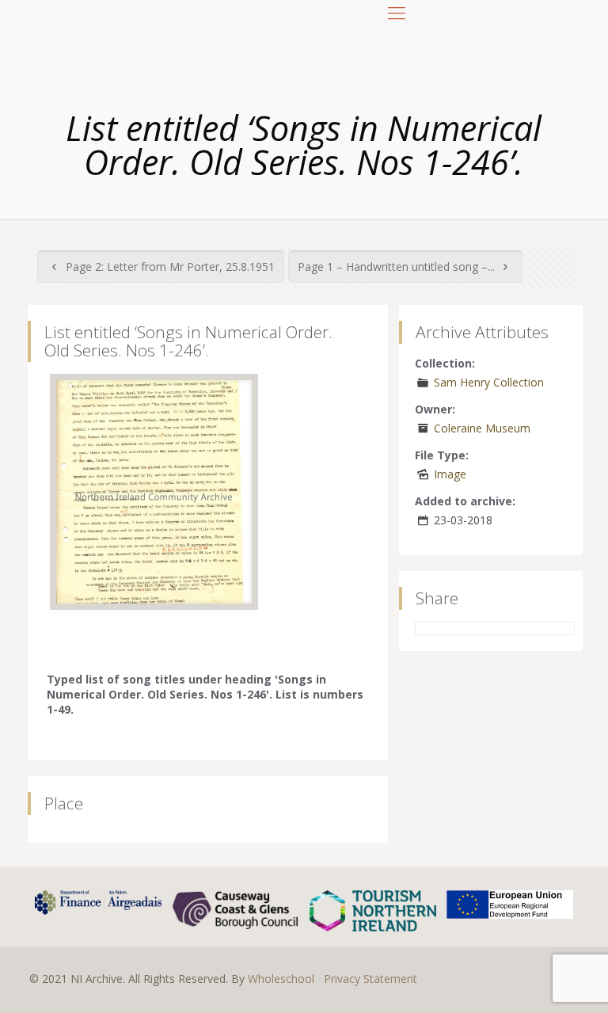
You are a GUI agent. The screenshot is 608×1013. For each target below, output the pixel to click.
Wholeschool (281, 978)
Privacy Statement (370, 978)
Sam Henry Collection (489, 382)
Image (450, 474)
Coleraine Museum (482, 428)
